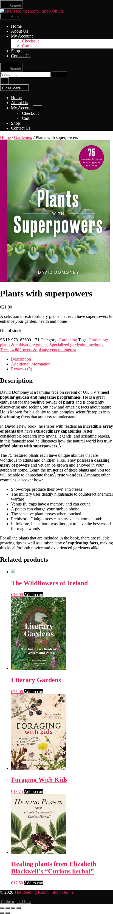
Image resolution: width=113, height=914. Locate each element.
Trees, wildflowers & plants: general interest (38, 349)
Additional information (30, 364)
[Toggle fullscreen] (13, 908)
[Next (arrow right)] (7, 913)
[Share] (7, 908)
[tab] (62, 359)
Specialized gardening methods (76, 344)
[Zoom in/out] (18, 908)
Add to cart (33, 594)
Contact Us (20, 55)
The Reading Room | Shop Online (44, 892)
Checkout (30, 41)
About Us (19, 31)
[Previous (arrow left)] (2, 913)
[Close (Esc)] (2, 908)
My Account (22, 36)
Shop (15, 50)
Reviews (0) (21, 369)
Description (21, 359)
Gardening (23, 137)
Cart (25, 46)
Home (16, 26)
